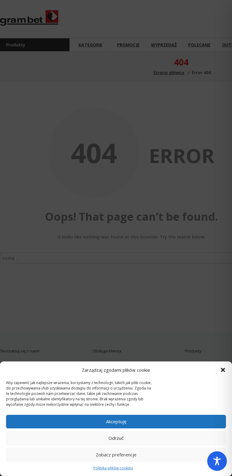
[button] (223, 370)
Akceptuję (116, 421)
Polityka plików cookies (113, 468)
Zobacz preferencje (116, 455)
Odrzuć (116, 438)
